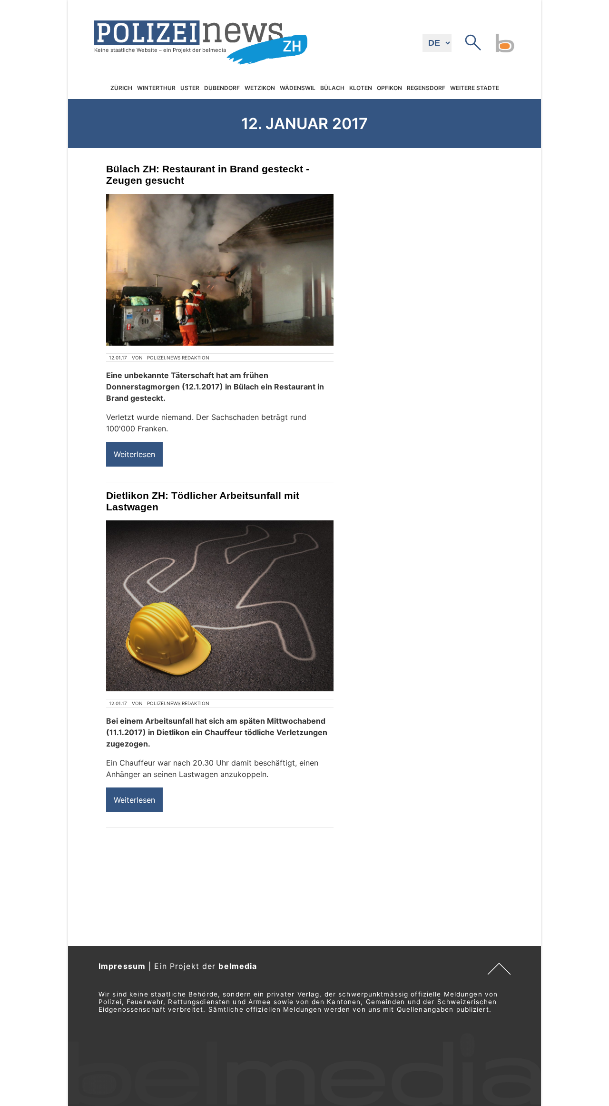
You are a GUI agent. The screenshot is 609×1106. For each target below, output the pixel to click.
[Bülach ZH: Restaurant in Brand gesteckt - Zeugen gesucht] (220, 270)
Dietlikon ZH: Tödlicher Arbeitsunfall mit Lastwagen (202, 501)
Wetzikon (260, 87)
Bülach (332, 87)
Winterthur (156, 87)
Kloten (360, 87)
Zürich (121, 87)
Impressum (122, 966)
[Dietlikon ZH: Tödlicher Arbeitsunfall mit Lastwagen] (220, 605)
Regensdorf (426, 87)
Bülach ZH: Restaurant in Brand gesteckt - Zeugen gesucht (207, 174)
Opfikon (389, 87)
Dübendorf (222, 87)
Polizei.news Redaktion (178, 357)
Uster (189, 87)
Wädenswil (297, 87)
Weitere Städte (474, 87)
